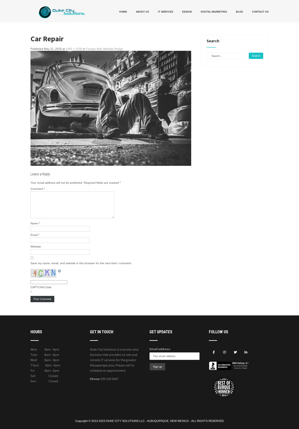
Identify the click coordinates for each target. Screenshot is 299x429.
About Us (142, 11)
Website (36, 246)
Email (35, 235)
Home (123, 11)
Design (187, 11)
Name (35, 223)
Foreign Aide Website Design (104, 48)
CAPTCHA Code (41, 287)
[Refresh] (59, 271)
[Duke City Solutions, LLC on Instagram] (224, 352)
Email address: (160, 349)
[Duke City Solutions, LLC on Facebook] (214, 352)
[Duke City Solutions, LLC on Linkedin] (246, 352)
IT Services (165, 11)
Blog (239, 11)
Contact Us (260, 11)
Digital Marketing (214, 11)
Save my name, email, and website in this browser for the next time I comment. (81, 263)
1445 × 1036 (74, 48)
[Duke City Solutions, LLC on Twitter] (235, 352)
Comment (38, 188)
